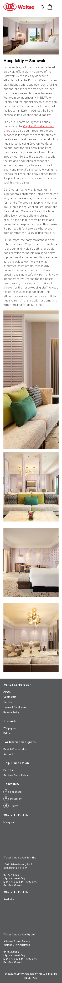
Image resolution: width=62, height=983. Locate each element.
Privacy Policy (11, 712)
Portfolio (8, 770)
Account (8, 754)
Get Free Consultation (16, 775)
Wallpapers (9, 728)
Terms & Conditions (14, 707)
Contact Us (9, 697)
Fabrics (7, 733)
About (7, 691)
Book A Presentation (15, 749)
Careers (8, 702)
